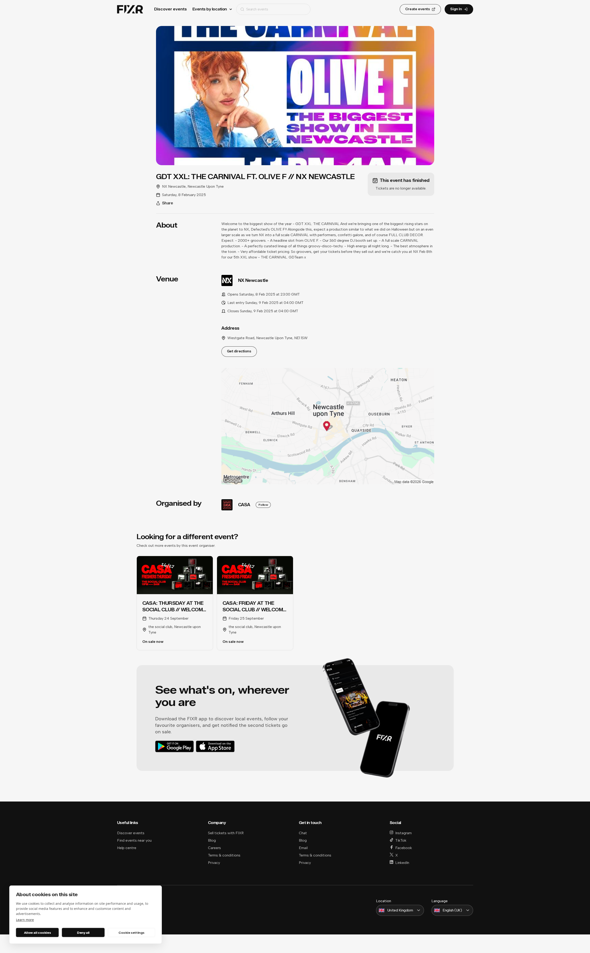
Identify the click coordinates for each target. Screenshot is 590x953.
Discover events (170, 9)
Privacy (214, 862)
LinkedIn (402, 862)
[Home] (130, 9)
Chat (303, 833)
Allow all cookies (37, 932)
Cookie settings (131, 932)
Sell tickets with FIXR (226, 833)
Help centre (126, 848)
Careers (214, 848)
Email (303, 848)
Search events (257, 9)
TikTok (400, 840)
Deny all (83, 932)
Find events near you (134, 840)
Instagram (403, 833)
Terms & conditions (224, 855)
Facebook (403, 848)
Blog (212, 840)
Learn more (25, 920)
